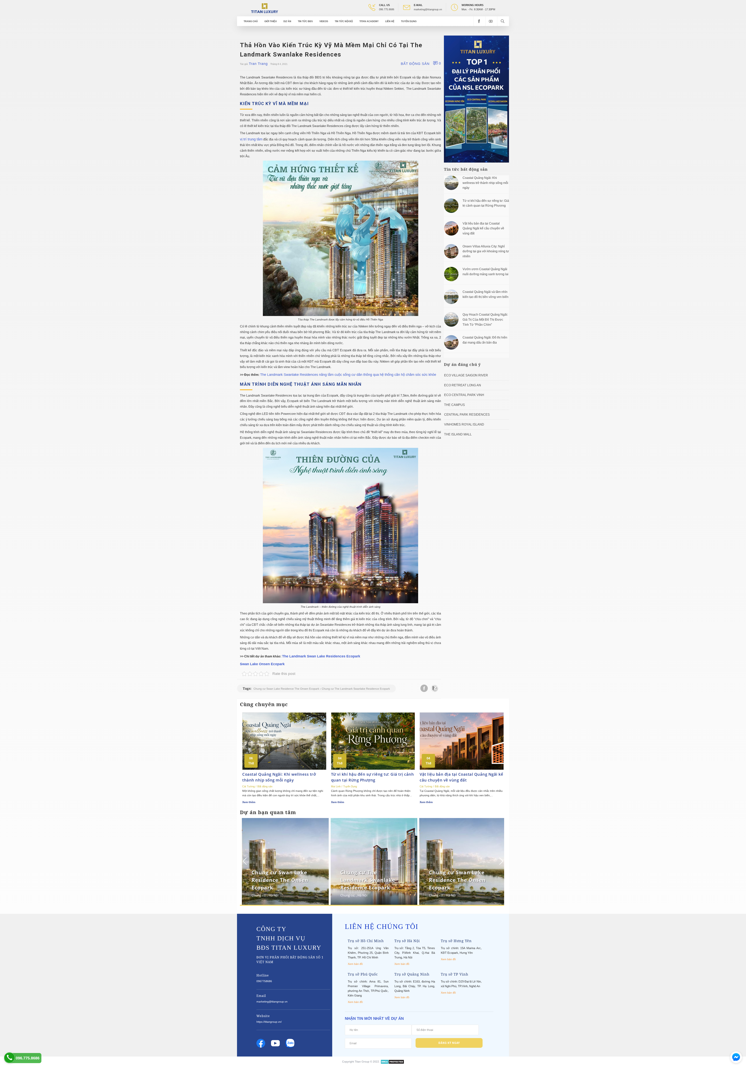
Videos (323, 21)
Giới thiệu (270, 21)
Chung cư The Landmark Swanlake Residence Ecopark (356, 688)
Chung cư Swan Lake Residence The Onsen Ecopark (286, 688)
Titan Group (362, 1061)
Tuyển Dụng (409, 21)
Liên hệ (389, 21)
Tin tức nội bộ (344, 21)
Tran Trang (258, 64)
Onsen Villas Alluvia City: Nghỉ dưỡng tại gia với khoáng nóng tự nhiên (486, 251)
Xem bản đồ (355, 963)
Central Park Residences (467, 414)
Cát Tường (248, 786)
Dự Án (287, 21)
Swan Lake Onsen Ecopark (262, 664)
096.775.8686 (386, 9)
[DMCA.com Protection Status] (392, 1061)
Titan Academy (369, 21)
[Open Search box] (503, 21)
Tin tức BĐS (305, 21)
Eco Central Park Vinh (464, 395)
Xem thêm (248, 802)
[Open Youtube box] (491, 21)
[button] (500, 861)
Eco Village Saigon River (466, 375)
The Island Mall (458, 434)
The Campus (454, 404)
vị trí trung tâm (251, 139)
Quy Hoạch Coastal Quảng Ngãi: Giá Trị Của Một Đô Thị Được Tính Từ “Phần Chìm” (485, 319)
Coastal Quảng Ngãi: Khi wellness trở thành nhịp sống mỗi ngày (485, 182)
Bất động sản (415, 64)
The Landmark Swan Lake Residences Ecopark (321, 656)
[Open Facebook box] (479, 21)
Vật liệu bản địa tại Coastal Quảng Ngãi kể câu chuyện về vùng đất (483, 228)
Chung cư (257, 895)
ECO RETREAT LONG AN (462, 385)
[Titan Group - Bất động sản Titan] (264, 8)
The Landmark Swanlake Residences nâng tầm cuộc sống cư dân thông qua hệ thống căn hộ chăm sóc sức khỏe (348, 375)
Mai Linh (336, 786)
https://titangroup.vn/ (269, 1021)
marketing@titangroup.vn (428, 9)
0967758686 (264, 981)
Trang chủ (251, 21)
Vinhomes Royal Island (464, 424)
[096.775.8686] (9, 1057)
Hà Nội (272, 895)
